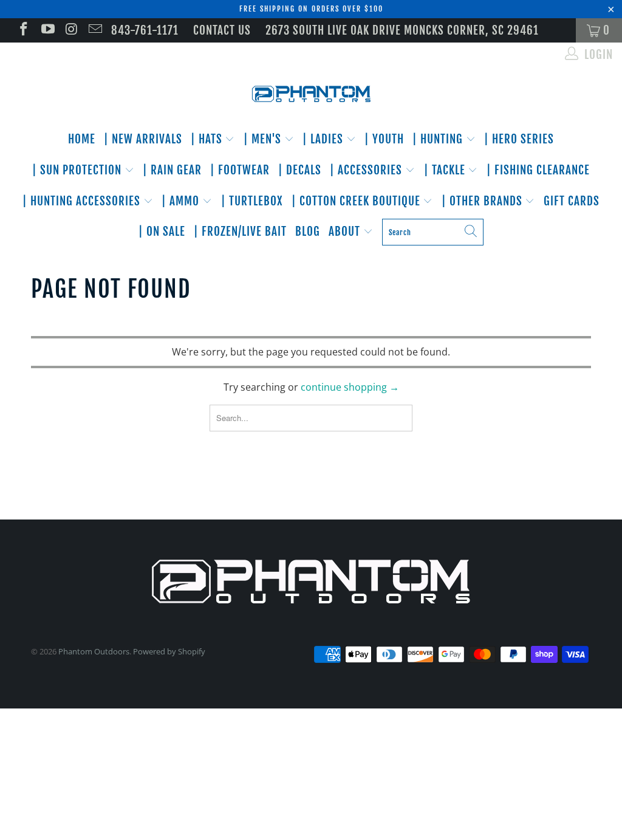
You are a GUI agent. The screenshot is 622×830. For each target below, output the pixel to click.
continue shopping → (350, 387)
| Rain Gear (172, 170)
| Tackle (446, 170)
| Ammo (182, 201)
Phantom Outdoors (93, 651)
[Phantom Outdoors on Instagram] (70, 30)
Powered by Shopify (169, 651)
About (346, 231)
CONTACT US (222, 30)
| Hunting (439, 139)
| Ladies (324, 139)
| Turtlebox (252, 201)
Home (81, 139)
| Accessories (367, 170)
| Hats (208, 139)
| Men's (264, 139)
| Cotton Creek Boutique (357, 201)
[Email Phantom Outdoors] (94, 30)
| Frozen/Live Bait (240, 231)
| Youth (384, 139)
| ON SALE (161, 231)
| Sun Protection (78, 170)
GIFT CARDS (572, 201)
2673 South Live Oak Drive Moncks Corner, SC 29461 (402, 30)
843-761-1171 (145, 30)
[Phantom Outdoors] (311, 94)
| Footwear (240, 170)
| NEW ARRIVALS (143, 139)
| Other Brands (483, 201)
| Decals (299, 170)
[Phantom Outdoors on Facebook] (22, 30)
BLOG (307, 231)
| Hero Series (519, 139)
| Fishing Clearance (538, 170)
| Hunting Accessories (82, 201)
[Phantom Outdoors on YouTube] (46, 30)
